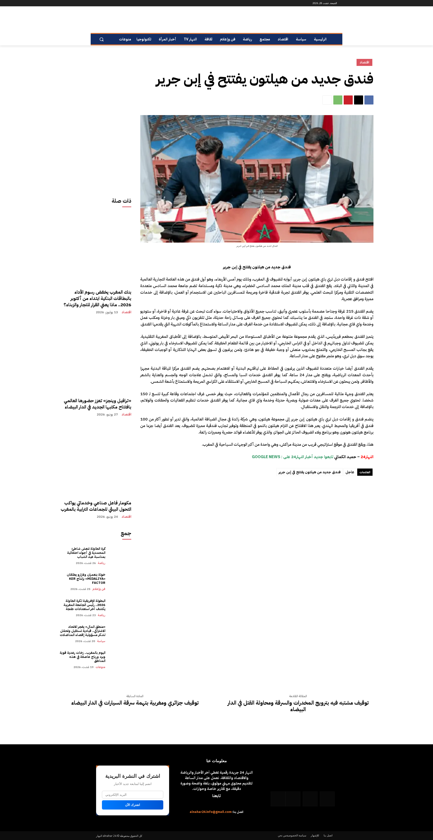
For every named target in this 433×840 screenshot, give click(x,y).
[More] (327, 99)
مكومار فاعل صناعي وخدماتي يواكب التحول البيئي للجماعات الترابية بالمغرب (96, 506)
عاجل (349, 472)
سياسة (101, 641)
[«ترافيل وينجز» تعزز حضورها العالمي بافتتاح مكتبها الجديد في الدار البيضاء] (95, 357)
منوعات (100, 667)
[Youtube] (98, 3)
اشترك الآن (132, 805)
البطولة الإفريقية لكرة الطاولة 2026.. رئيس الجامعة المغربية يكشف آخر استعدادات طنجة (84, 604)
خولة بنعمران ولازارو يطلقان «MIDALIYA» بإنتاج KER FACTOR (86, 578)
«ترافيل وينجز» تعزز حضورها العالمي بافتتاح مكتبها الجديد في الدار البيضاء (97, 403)
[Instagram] (122, 3)
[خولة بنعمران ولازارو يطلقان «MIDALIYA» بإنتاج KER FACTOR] (120, 581)
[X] (358, 99)
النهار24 (367, 457)
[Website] (110, 3)
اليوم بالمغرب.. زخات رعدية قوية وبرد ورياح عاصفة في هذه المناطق (82, 656)
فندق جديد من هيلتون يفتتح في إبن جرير (310, 472)
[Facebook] (128, 3)
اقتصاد (126, 312)
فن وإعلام (98, 589)
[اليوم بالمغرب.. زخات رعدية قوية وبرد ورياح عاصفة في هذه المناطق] (120, 660)
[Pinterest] (348, 99)
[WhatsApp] (103, 3)
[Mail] (116, 3)
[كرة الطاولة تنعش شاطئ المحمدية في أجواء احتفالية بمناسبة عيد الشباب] (120, 555)
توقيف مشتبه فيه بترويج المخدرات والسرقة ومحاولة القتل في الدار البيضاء (298, 706)
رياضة (101, 563)
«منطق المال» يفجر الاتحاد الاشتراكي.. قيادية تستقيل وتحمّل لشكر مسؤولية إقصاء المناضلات (82, 630)
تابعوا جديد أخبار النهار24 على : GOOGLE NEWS (292, 457)
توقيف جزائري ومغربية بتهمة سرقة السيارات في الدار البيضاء (135, 703)
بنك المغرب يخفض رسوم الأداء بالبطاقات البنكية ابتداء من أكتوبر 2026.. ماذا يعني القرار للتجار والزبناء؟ (97, 298)
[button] (101, 39)
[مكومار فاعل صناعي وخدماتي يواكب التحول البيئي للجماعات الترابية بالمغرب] (95, 459)
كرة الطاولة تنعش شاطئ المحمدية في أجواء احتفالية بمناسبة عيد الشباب (86, 552)
